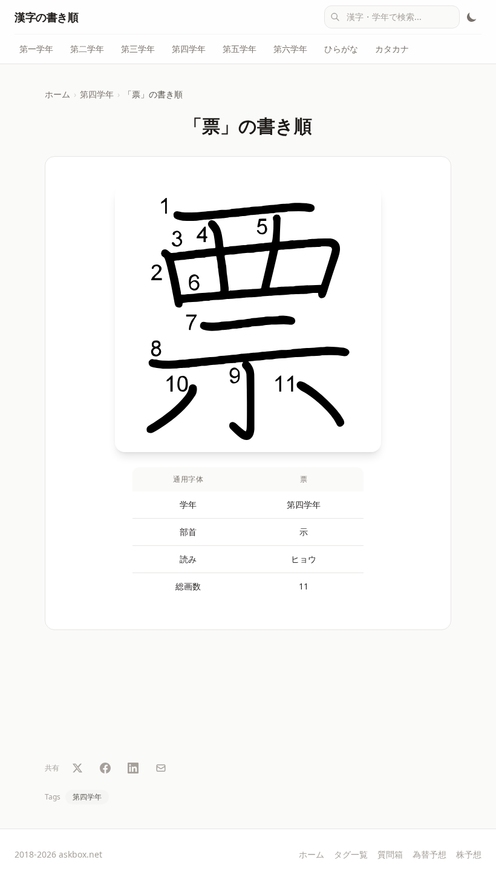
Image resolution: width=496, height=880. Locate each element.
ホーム (57, 94)
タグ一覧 (351, 854)
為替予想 (429, 854)
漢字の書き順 (46, 17)
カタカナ (392, 48)
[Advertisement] (248, 698)
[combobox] (392, 16)
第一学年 (36, 48)
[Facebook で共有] (105, 768)
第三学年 (138, 48)
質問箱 (390, 854)
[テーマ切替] (472, 17)
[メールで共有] (161, 768)
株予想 (468, 854)
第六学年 (290, 48)
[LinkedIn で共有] (133, 768)
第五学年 (239, 48)
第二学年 (87, 48)
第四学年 (189, 48)
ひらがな (341, 48)
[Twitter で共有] (77, 768)
